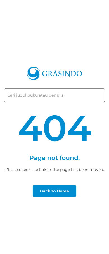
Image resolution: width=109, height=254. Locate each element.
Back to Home (54, 191)
